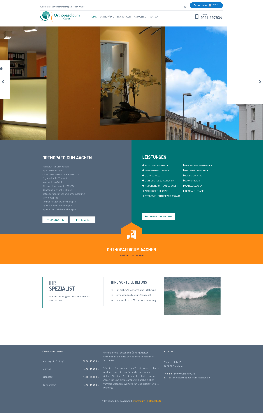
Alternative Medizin (159, 216)
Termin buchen (201, 5)
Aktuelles (140, 16)
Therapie (83, 220)
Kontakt (154, 16)
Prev (3, 82)
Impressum (139, 401)
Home (93, 16)
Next (260, 82)
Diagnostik (56, 220)
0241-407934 (211, 18)
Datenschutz (154, 401)
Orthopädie (107, 16)
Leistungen (124, 16)
